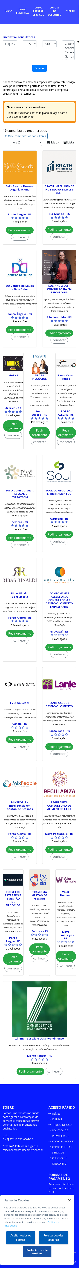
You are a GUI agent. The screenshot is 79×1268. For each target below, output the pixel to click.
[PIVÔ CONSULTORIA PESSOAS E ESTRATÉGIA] (20, 472)
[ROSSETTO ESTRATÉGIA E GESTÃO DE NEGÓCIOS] (13, 880)
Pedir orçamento (19, 230)
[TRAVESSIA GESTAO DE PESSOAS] (39, 880)
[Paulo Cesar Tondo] (66, 363)
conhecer (19, 237)
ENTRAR (57, 1119)
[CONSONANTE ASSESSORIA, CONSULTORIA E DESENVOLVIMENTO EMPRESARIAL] (59, 575)
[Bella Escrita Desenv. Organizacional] (20, 167)
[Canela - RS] (68, 52)
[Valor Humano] (66, 880)
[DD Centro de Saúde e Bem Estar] (20, 267)
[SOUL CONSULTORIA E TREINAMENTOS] (59, 472)
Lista (70, 142)
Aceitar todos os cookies (20, 1237)
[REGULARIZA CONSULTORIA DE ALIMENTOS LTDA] (59, 784)
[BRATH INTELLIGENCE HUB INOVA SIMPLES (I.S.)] (59, 167)
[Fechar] (69, 1200)
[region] (37, 1230)
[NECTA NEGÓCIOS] (39, 363)
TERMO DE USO (62, 1125)
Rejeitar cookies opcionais (53, 1237)
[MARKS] (13, 363)
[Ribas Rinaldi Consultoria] (20, 575)
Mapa (54, 142)
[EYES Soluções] (20, 684)
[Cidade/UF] (68, 44)
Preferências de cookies (37, 1251)
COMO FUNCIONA (63, 1141)
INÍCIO (56, 1113)
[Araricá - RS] (68, 48)
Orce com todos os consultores (26, 136)
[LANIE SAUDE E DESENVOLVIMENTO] (59, 684)
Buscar (39, 68)
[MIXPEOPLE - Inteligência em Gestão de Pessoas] (20, 784)
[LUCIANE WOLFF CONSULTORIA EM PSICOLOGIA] (59, 267)
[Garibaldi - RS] (68, 56)
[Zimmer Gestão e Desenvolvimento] (39, 1009)
